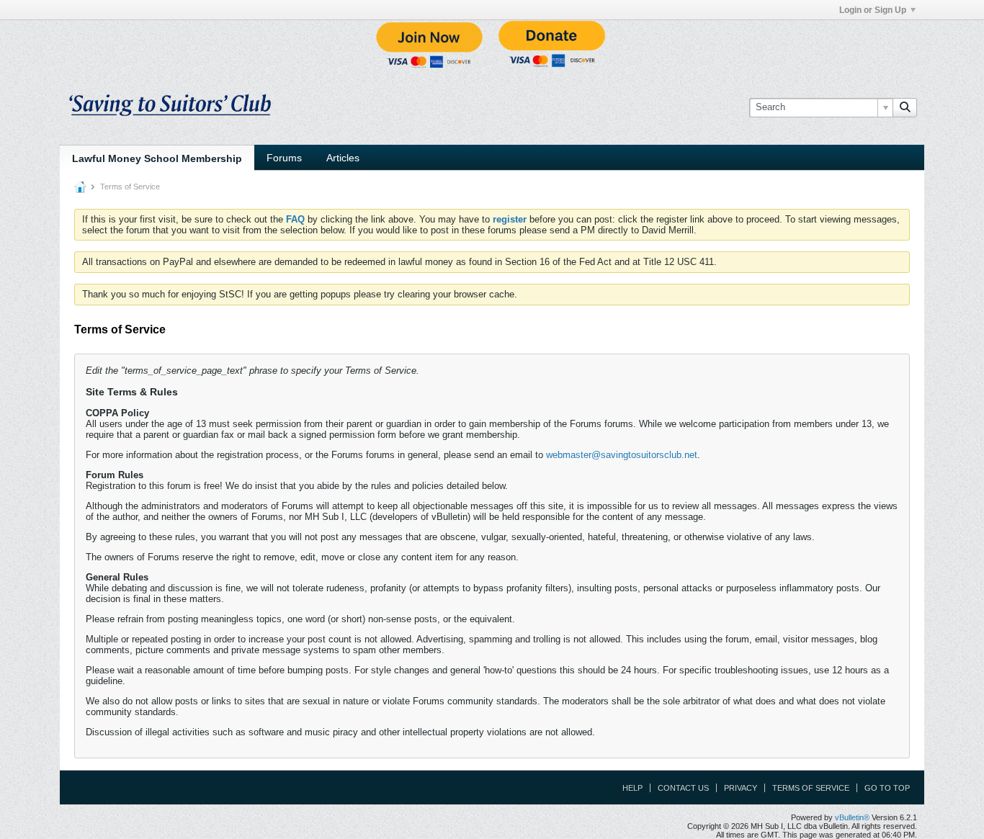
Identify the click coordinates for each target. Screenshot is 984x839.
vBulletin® (852, 817)
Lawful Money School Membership (157, 158)
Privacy (740, 788)
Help (632, 788)
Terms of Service (810, 788)
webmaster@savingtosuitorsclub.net (621, 454)
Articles (342, 157)
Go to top (887, 788)
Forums (284, 157)
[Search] (905, 107)
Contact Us (683, 788)
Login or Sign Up (872, 10)
